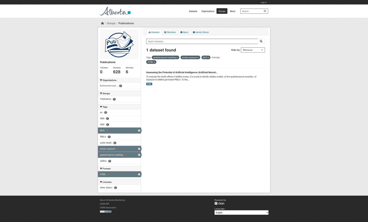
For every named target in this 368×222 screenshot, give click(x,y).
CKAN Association (108, 207)
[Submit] (265, 11)
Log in (264, 2)
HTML (149, 84)
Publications (126, 23)
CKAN (219, 203)
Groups (222, 11)
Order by (235, 49)
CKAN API (104, 203)
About (232, 11)
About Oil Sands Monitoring (112, 200)
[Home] (102, 23)
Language (219, 208)
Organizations (208, 11)
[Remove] (177, 57)
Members (171, 32)
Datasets (193, 11)
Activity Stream (202, 32)
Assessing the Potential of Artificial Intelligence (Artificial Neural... (181, 72)
